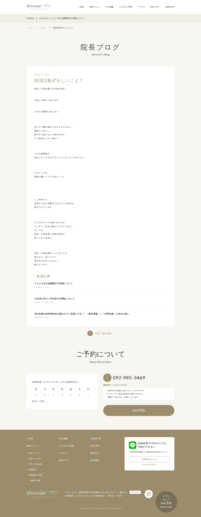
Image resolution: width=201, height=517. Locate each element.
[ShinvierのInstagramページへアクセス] (149, 494)
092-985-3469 (129, 377)
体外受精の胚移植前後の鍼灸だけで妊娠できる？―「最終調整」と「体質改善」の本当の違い (81, 313)
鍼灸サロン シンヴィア (39, 7)
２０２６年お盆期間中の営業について (53, 283)
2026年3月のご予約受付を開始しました (54, 298)
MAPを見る (135, 492)
